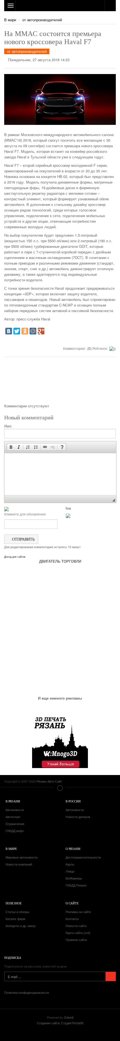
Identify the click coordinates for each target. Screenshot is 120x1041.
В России (73, 801)
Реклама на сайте (78, 911)
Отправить (23, 539)
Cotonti (68, 1017)
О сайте (72, 903)
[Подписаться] (110, 976)
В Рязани (13, 801)
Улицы (70, 871)
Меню (60, 788)
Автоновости (15, 809)
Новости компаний (19, 864)
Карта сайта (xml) (78, 932)
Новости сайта (76, 925)
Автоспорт (13, 816)
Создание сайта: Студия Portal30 (60, 1023)
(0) (89, 348)
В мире (10, 19)
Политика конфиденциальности (26, 992)
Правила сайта (76, 939)
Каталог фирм (15, 918)
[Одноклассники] (24, 331)
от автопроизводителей (42, 19)
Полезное (14, 903)
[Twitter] (16, 331)
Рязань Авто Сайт (60, 5)
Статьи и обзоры (17, 911)
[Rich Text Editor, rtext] (60, 474)
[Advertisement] (60, 382)
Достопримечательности (83, 857)
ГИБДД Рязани (76, 885)
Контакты (72, 918)
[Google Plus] (41, 331)
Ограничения (15, 823)
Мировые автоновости (21, 857)
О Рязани (73, 849)
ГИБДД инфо (15, 830)
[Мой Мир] (33, 331)
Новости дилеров (78, 816)
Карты (70, 864)
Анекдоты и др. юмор (20, 925)
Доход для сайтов (14, 556)
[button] (11, 447)
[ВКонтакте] (8, 331)
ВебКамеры (74, 878)
